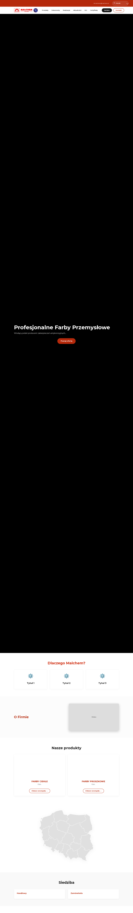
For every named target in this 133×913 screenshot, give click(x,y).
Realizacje (66, 10)
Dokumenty (56, 10)
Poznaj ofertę (66, 341)
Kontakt (119, 10)
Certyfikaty (94, 10)
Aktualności (77, 10)
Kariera (106, 10)
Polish (118, 3)
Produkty (45, 10)
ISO (86, 10)
